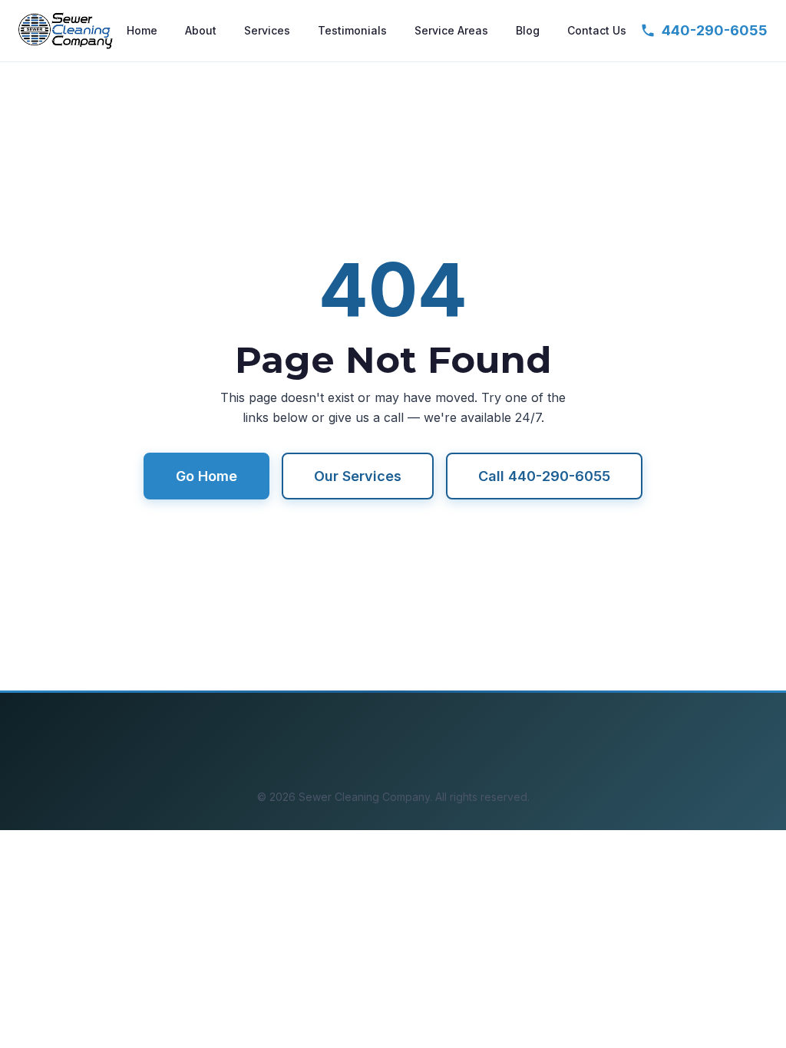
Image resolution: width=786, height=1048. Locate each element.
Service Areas (451, 30)
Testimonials (352, 30)
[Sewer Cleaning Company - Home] (65, 30)
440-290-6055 (715, 30)
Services (267, 30)
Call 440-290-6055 (544, 476)
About (200, 30)
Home (142, 30)
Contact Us (596, 30)
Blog (528, 30)
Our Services (357, 476)
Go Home (206, 476)
